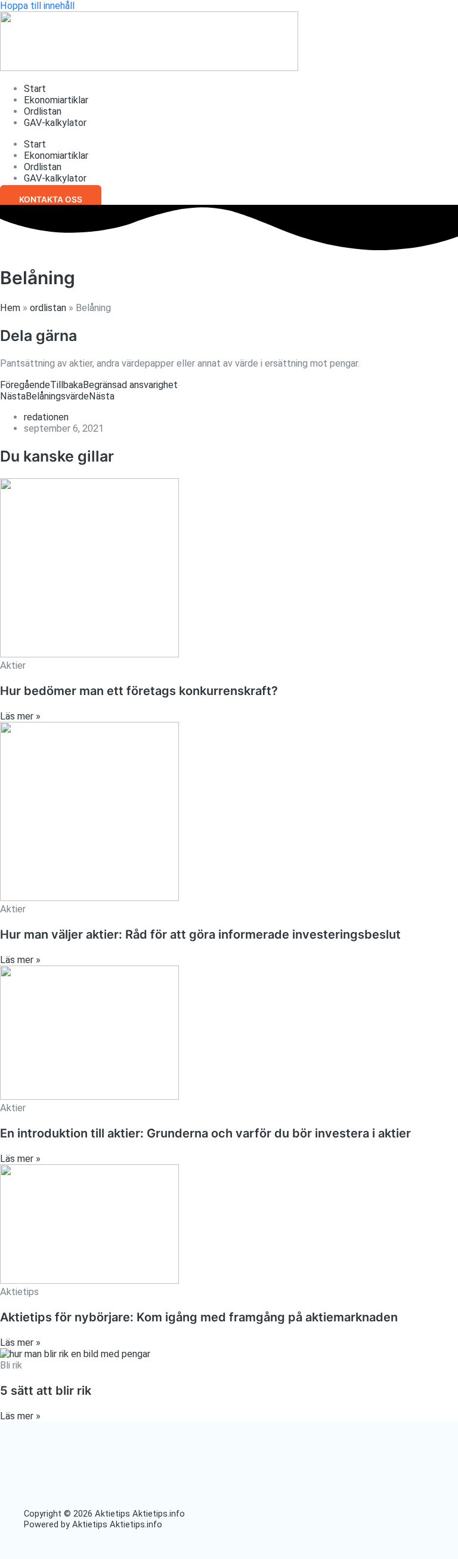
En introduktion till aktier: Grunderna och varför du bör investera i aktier (205, 1133)
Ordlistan (42, 111)
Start (35, 88)
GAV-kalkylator (55, 122)
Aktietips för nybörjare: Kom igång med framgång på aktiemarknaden (199, 1317)
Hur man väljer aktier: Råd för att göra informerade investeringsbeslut (200, 934)
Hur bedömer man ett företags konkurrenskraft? (139, 691)
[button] (50, 199)
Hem (10, 307)
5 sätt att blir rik (45, 1390)
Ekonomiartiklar (56, 100)
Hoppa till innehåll (37, 5)
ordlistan (48, 307)
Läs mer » (20, 716)
